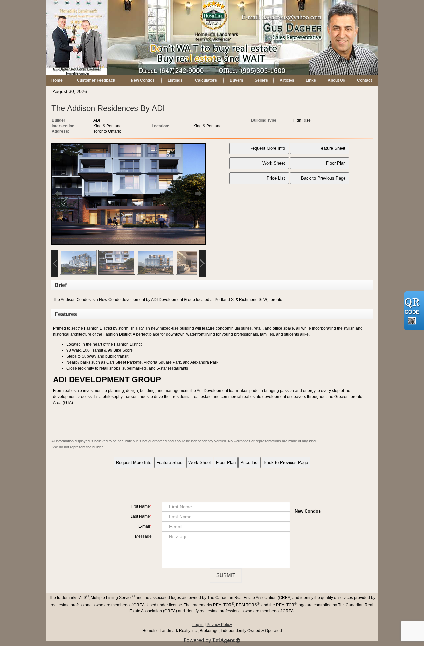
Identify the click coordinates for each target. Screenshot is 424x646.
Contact (364, 80)
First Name (140, 506)
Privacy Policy (219, 624)
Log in (198, 624)
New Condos (143, 80)
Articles (287, 80)
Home (57, 80)
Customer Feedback (96, 80)
